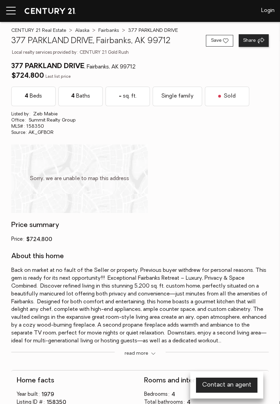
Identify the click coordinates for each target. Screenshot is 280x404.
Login (268, 10)
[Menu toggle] (10, 10)
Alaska (82, 30)
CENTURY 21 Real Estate (38, 30)
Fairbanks (108, 30)
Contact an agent (226, 385)
